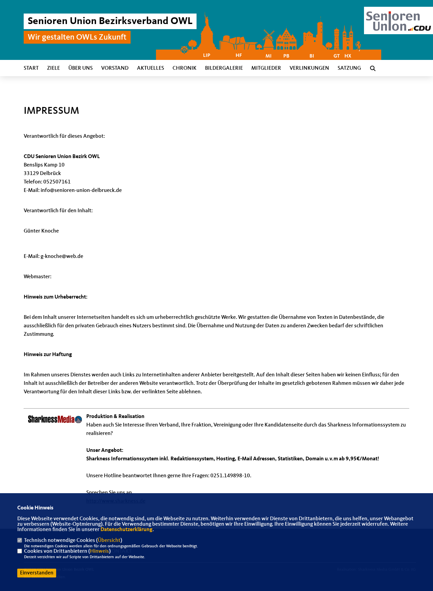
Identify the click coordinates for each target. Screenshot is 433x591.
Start (31, 68)
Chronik (185, 68)
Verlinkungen (309, 68)
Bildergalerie (224, 68)
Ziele (53, 68)
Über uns (80, 68)
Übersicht (109, 540)
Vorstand (115, 68)
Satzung (349, 68)
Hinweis (99, 551)
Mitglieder (266, 68)
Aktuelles (150, 68)
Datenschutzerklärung (126, 529)
